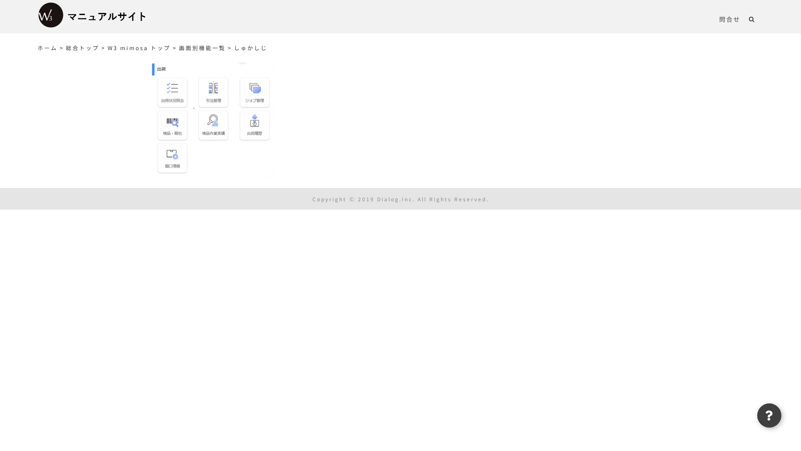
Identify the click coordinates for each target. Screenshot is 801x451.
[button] (752, 18)
